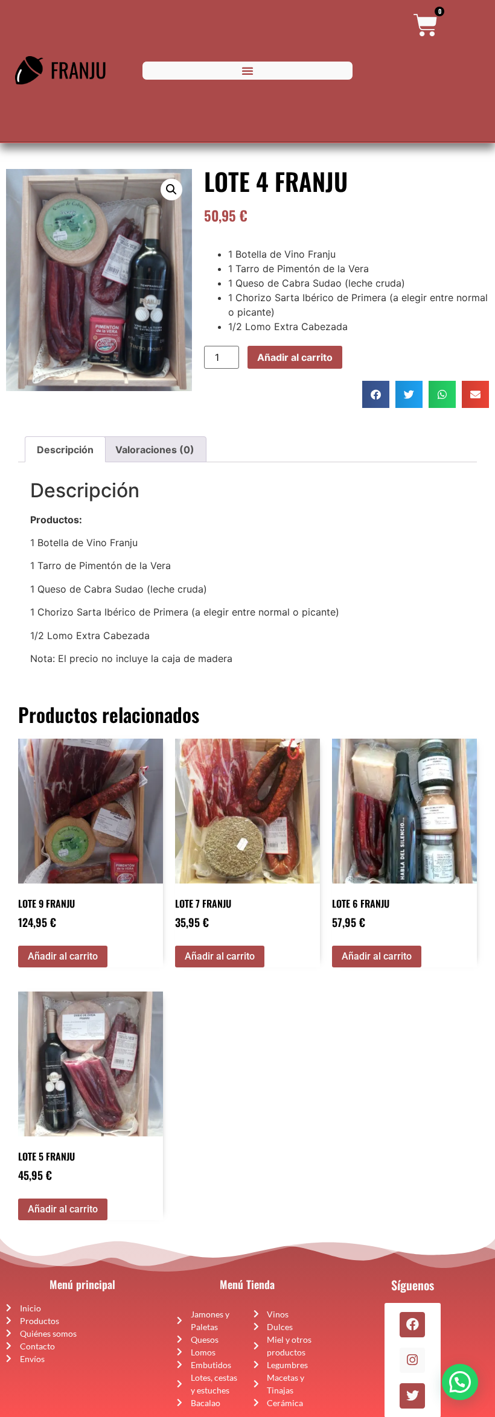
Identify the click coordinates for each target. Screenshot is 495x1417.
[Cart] (426, 25)
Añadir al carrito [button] (63, 956)
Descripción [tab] (65, 450)
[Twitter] (412, 1396)
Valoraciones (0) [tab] (154, 450)
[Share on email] (475, 394)
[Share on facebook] (375, 394)
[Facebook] (412, 1324)
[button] (247, 71)
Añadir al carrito (295, 357)
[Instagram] (412, 1360)
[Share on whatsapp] (442, 394)
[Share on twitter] (409, 394)
